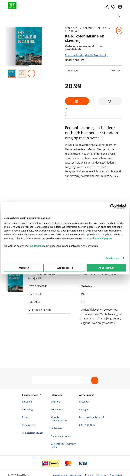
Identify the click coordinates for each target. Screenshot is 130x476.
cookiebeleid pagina (100, 238)
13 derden (36, 246)
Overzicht (71, 28)
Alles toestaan (106, 267)
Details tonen (112, 258)
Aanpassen (63, 267)
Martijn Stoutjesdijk (96, 55)
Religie (102, 28)
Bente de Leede (74, 55)
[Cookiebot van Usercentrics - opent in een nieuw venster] (112, 206)
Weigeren (24, 267)
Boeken (87, 28)
